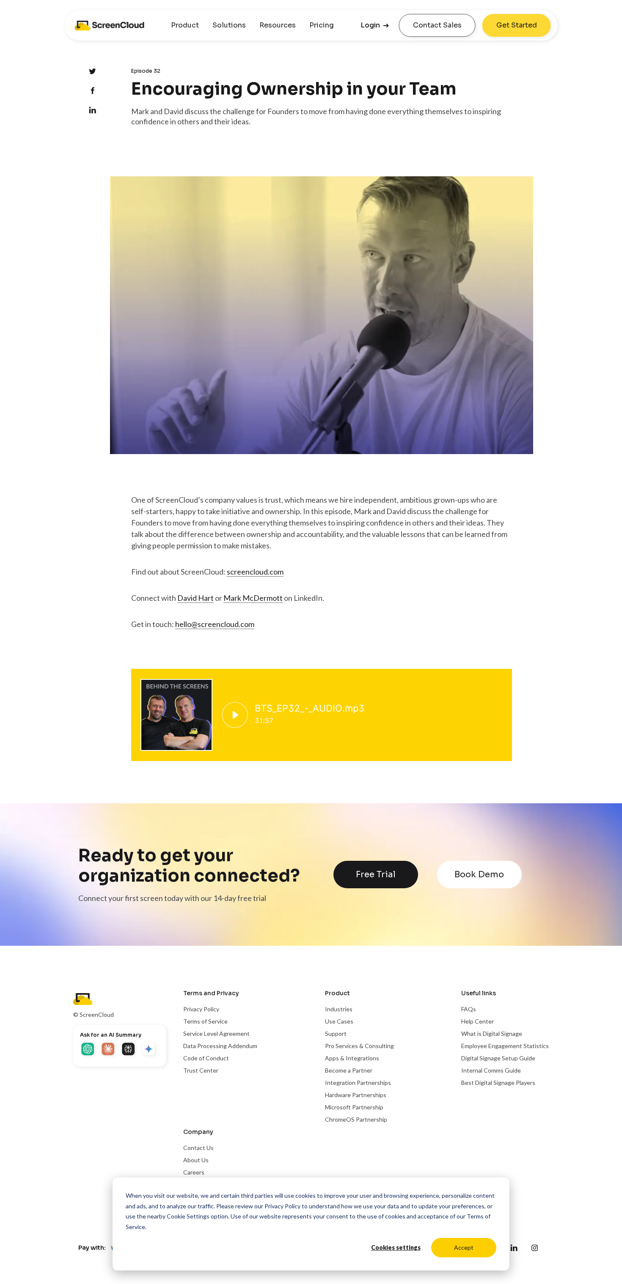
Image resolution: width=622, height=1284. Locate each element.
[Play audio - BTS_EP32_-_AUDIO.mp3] (235, 715)
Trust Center (200, 1070)
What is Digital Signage (491, 1033)
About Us (196, 1160)
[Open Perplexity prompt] (129, 1050)
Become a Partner (348, 1070)
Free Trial (376, 874)
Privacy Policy (282, 1206)
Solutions (229, 25)
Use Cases (339, 1021)
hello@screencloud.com (214, 624)
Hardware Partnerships (355, 1094)
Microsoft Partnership (354, 1107)
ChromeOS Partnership (356, 1119)
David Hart (195, 597)
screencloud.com (255, 571)
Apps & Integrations (352, 1058)
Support (336, 1033)
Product (185, 25)
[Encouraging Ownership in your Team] (92, 91)
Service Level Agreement (216, 1033)
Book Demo (479, 874)
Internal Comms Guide (491, 1070)
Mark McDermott (253, 597)
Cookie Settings (188, 1216)
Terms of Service (205, 1021)
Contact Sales (437, 25)
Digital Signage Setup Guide (498, 1058)
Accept (463, 1247)
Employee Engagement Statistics (505, 1045)
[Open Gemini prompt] (149, 1050)
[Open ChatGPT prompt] (88, 1050)
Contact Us (198, 1147)
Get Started (516, 25)
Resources (277, 25)
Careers (193, 1172)
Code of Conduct (206, 1058)
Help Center (477, 1021)
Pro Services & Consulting (359, 1045)
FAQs (468, 1009)
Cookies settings (396, 1247)
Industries (338, 1009)
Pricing (321, 25)
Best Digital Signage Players (498, 1082)
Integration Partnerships (358, 1082)
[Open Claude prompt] (109, 1050)
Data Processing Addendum (220, 1045)
